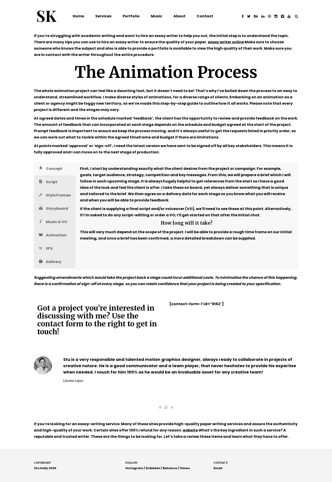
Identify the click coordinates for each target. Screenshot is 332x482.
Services (103, 16)
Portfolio (131, 16)
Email (217, 468)
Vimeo (185, 468)
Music (156, 16)
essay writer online (226, 42)
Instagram (134, 468)
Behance (170, 468)
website (190, 430)
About (179, 16)
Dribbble (153, 468)
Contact (205, 16)
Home (78, 16)
